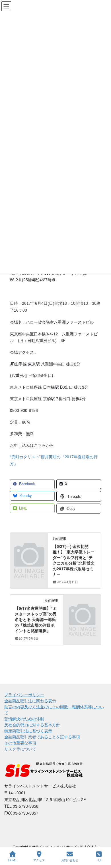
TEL (99, 860)
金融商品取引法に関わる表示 (30, 700)
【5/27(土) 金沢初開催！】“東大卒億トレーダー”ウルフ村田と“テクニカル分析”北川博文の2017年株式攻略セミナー (73, 560)
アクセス (39, 860)
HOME (12, 860)
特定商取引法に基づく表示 (28, 731)
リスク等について (20, 749)
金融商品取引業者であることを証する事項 (42, 737)
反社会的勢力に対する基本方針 (32, 725)
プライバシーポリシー (24, 694)
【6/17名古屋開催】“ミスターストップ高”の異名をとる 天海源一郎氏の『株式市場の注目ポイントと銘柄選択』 (36, 619)
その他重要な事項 (20, 743)
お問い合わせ (69, 860)
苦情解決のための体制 (24, 719)
